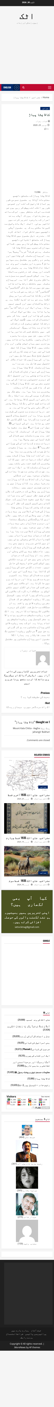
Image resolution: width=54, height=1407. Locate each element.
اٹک (27, 15)
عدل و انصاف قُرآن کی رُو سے (35, 1036)
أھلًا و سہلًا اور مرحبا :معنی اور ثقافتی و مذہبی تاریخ (31, 1063)
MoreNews (20, 1347)
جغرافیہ (45, 108)
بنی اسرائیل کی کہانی (37, 1042)
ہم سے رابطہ (26, 1337)
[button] (50, 87)
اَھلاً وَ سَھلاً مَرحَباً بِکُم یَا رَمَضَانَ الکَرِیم (28, 1026)
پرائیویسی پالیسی (36, 1333)
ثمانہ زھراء (41, 121)
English (7, 87)
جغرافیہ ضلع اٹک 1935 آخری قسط (29, 795)
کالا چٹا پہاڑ (42, 1078)
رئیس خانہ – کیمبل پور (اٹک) (34, 1085)
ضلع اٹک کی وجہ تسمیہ (37, 1019)
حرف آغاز (36, 1330)
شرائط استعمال (14, 1333)
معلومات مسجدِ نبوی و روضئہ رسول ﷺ (32, 1072)
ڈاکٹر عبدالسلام (40, 799)
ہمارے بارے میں (20, 1330)
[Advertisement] (27, 54)
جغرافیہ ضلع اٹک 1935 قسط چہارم (28, 838)
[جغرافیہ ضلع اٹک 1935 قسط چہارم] (27, 818)
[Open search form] (23, 87)
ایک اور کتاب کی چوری (37, 1055)
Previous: (35, 695)
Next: (28, 705)
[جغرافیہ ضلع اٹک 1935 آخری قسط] (27, 775)
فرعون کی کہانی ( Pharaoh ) (36, 1049)
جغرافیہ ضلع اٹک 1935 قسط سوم (29, 880)
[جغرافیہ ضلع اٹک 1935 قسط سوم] (27, 861)
